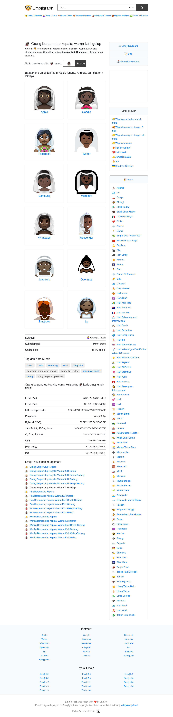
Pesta (117, 519)
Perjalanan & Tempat (101, 15)
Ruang (117, 538)
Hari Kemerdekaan (124, 344)
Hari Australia (121, 307)
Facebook (44, 154)
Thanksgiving (121, 581)
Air (116, 192)
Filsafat (118, 259)
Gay (116, 278)
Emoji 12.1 (86, 682)
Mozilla (86, 651)
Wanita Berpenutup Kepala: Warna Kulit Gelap (50, 537)
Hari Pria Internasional (125, 357)
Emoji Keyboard (129, 45)
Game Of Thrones (123, 274)
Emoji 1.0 (44, 673)
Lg (86, 321)
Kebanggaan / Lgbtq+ (125, 432)
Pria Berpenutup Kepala (39, 491)
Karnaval (119, 423)
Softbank (129, 651)
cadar (30, 365)
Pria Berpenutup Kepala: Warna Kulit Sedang (50, 504)
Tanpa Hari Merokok (124, 571)
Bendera (143, 15)
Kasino (118, 428)
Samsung (44, 196)
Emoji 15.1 (44, 690)
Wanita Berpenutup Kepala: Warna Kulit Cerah (50, 520)
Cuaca (117, 226)
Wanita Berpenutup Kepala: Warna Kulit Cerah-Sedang (55, 524)
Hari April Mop (121, 302)
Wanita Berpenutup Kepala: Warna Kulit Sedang (51, 529)
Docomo (86, 655)
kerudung (53, 365)
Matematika (120, 452)
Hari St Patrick (121, 367)
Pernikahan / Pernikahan (126, 514)
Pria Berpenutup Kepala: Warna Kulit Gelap (49, 512)
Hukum (118, 408)
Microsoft (86, 196)
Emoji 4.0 (44, 678)
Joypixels (44, 279)
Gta (116, 269)
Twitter (86, 154)
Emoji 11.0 (128, 678)
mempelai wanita (91, 370)
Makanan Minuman (82, 15)
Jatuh (117, 418)
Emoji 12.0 (44, 682)
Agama (118, 187)
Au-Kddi (44, 655)
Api (115, 161)
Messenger (86, 237)
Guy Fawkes (120, 288)
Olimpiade (119, 495)
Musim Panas (121, 485)
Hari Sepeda (120, 362)
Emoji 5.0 (86, 678)
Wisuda (118, 600)
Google (86, 112)
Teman (118, 576)
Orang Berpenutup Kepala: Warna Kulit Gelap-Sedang (54, 483)
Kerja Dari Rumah (123, 437)
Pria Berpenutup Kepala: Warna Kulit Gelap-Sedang (53, 508)
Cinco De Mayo (122, 216)
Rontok (118, 533)
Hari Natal (119, 610)
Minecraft (119, 466)
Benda (125, 15)
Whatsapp (44, 237)
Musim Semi (120, 490)
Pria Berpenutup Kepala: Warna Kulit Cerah (49, 495)
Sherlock (119, 552)
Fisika (117, 264)
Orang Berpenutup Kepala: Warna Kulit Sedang (51, 479)
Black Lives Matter (123, 211)
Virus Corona (121, 595)
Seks (117, 547)
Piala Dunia (120, 523)
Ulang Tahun (121, 591)
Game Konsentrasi (128, 61)
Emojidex (44, 321)
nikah (65, 365)
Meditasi (118, 461)
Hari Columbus (122, 330)
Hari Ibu (118, 339)
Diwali (117, 230)
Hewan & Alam (65, 15)
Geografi (119, 283)
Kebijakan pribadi (129, 705)
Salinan (80, 62)
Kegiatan (116, 15)
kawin (40, 365)
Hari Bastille (120, 312)
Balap (117, 197)
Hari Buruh (120, 325)
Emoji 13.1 (44, 686)
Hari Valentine (121, 371)
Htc (128, 647)
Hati (116, 399)
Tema (129, 179)
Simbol (134, 15)
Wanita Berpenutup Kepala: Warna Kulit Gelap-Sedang (55, 533)
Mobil (117, 471)
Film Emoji (119, 254)
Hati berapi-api (121, 147)
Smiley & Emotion (33, 15)
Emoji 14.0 (86, 686)
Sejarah (118, 543)
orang (30, 376)
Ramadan (119, 528)
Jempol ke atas (121, 156)
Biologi (118, 202)
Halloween (119, 293)
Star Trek (119, 557)
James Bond (120, 413)
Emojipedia (44, 659)
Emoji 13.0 (128, 682)
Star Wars (119, 562)
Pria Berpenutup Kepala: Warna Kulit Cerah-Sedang (53, 499)
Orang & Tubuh (50, 15)
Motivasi (118, 475)
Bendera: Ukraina (122, 165)
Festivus (118, 245)
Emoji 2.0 (86, 673)
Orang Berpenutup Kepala (40, 466)
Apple (44, 112)
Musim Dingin (121, 480)
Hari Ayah (119, 376)
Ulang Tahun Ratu (123, 586)
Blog (128, 53)
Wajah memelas (122, 143)
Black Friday (120, 206)
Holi (116, 404)
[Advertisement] (86, 31)
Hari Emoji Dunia (123, 334)
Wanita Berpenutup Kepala (41, 516)
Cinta (117, 221)
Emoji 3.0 (128, 673)
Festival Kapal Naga (124, 240)
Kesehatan (120, 442)
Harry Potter (120, 394)
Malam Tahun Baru (124, 447)
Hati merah (119, 152)
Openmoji (86, 279)
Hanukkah (119, 297)
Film (116, 250)
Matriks (118, 456)
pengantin (78, 365)
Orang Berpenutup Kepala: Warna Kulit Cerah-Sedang (54, 474)
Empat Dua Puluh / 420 (126, 235)
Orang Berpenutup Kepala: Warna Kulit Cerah (50, 470)
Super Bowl (120, 567)
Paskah (118, 504)
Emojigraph (43, 8)
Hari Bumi (119, 605)
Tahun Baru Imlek (123, 614)
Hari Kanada (120, 381)
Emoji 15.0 (128, 686)
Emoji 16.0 (86, 690)
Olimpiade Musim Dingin (126, 499)
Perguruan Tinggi (123, 509)
